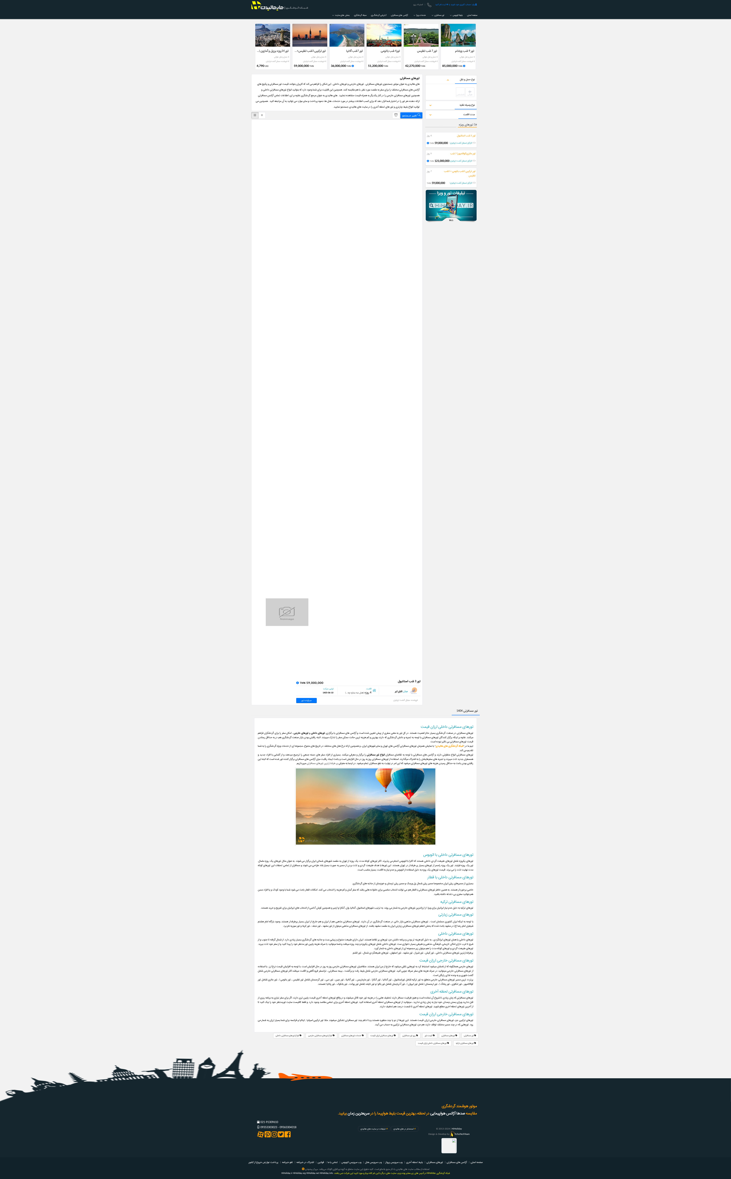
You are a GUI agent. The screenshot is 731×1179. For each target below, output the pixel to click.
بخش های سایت (342, 15)
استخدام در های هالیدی (403, 1129)
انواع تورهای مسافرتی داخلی (288, 1036)
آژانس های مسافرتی (399, 15)
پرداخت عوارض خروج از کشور (263, 1162)
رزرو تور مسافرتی (409, 1036)
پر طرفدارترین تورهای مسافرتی (322, 763)
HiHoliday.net (312, 1173)
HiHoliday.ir (286, 1173)
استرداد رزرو (418, 5)
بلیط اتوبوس (457, 15)
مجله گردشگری (360, 15)
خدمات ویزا (421, 15)
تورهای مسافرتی (448, 1036)
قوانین (321, 1162)
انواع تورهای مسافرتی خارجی (320, 1036)
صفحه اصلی (472, 15)
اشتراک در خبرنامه (305, 1162)
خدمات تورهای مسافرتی (351, 1036)
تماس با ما (333, 1162)
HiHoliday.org (299, 1173)
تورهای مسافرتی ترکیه (465, 1043)
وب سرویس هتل (373, 1162)
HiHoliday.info (326, 1173)
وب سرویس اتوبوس (351, 1162)
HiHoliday (457, 1129)
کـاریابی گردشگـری (378, 15)
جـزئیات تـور (306, 700)
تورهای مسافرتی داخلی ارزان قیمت (432, 1043)
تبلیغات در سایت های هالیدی (373, 1129)
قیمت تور (429, 1036)
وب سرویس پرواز (393, 1162)
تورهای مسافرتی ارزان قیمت (382, 1036)
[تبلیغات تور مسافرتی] (451, 206)
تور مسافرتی (439, 15)
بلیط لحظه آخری (414, 1162)
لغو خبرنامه (287, 1162)
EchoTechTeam (462, 1134)
